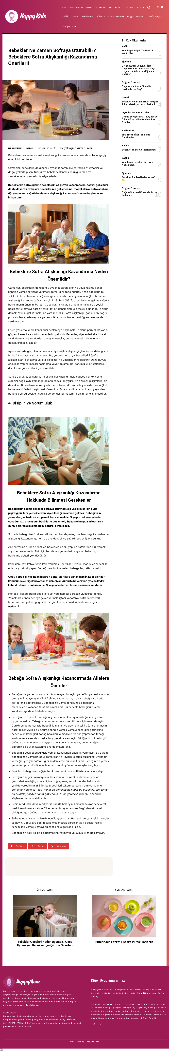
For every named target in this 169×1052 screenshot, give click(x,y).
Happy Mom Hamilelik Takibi (105, 989)
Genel (30, 148)
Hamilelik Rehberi (120, 993)
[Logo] (30, 16)
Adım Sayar (137, 993)
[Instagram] (158, 7)
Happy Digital (92, 1041)
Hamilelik (105, 993)
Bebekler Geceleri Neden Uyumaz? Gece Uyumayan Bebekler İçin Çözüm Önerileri (45, 943)
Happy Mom (150, 993)
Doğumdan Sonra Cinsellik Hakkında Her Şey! (136, 88)
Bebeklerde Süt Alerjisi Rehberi (139, 149)
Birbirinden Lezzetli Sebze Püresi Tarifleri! (124, 942)
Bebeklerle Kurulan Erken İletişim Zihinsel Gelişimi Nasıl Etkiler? (140, 103)
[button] (149, 7)
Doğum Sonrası (131, 82)
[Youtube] (162, 7)
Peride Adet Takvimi (131, 989)
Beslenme (15, 148)
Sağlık (125, 46)
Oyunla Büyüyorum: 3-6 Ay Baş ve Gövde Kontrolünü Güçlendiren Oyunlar (139, 119)
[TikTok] (101, 1024)
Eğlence (126, 61)
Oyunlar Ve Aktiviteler (135, 112)
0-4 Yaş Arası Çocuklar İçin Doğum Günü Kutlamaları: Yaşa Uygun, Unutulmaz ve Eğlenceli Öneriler (138, 69)
